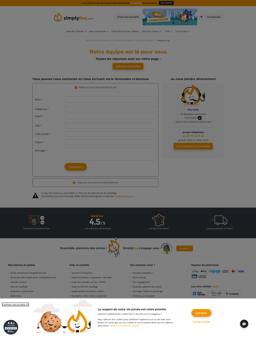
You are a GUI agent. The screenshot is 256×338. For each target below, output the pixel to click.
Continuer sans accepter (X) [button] (15, 304)
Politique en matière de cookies (124, 325)
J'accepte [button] (201, 313)
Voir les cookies (201, 321)
